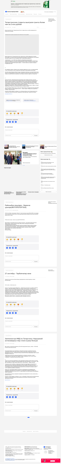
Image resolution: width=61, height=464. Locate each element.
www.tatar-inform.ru (8, 93)
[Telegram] (13, 122)
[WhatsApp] (16, 122)
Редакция (35, 14)
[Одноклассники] (10, 122)
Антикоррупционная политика (9, 458)
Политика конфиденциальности (10, 460)
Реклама (39, 14)
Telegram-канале (9, 100)
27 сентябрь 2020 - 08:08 (8, 276)
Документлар (29, 431)
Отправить (36, 135)
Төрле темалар (35, 431)
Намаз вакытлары (29, 14)
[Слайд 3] (21, 165)
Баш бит (6, 14)
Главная (24, 431)
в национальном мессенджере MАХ (30, 100)
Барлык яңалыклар (48, 191)
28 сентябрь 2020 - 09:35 (8, 27)
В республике (8, 19)
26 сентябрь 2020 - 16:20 (8, 343)
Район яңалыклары (13, 14)
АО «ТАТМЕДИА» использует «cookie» (10, 459)
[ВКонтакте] (7, 122)
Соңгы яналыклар (21, 14)
